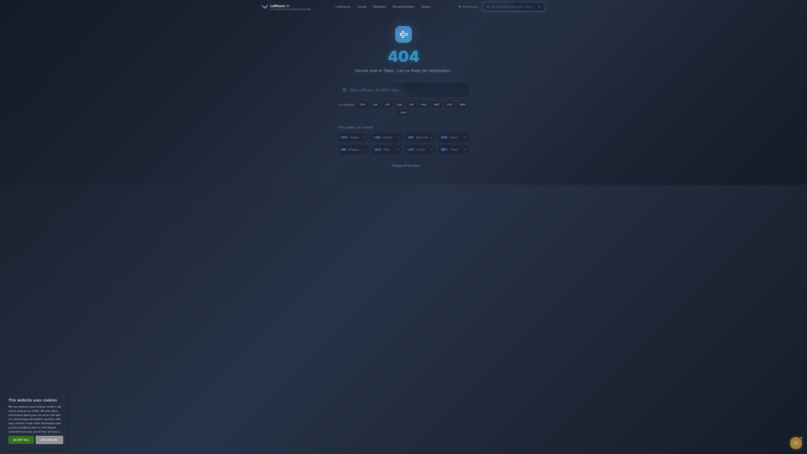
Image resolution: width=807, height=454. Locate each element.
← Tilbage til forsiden (404, 165)
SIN (411, 104)
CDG (450, 104)
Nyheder (379, 6)
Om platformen (403, 6)
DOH (403, 112)
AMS (463, 104)
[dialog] (35, 421)
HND (424, 104)
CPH (362, 104)
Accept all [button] (21, 440)
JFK (387, 104)
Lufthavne (343, 6)
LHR (374, 104)
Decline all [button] (49, 440)
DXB (399, 104)
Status (426, 6)
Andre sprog (469, 6)
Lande (362, 6)
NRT (437, 104)
